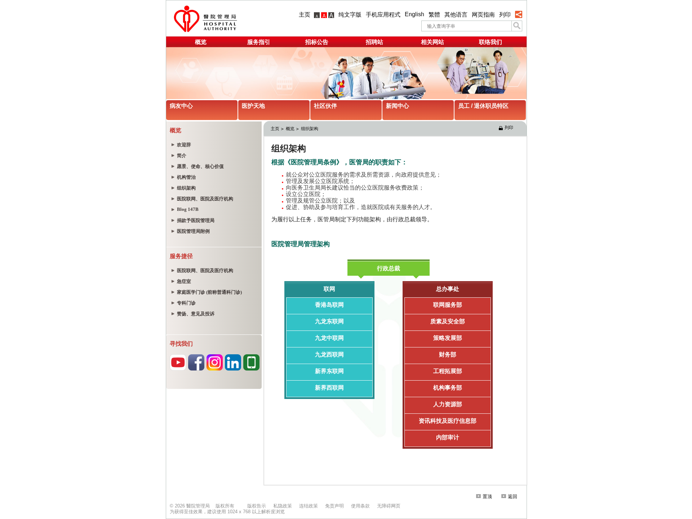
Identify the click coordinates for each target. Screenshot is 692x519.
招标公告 (316, 42)
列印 (505, 15)
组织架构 (309, 128)
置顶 (487, 496)
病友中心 (181, 106)
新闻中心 (397, 106)
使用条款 (360, 506)
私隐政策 (282, 506)
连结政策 (308, 506)
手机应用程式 (383, 15)
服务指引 (258, 42)
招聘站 (374, 42)
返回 (512, 496)
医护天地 (253, 106)
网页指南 (483, 15)
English (414, 14)
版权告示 (256, 506)
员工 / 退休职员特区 (483, 106)
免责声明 (334, 506)
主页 (304, 15)
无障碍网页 (388, 506)
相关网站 (432, 42)
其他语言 (455, 15)
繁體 (434, 15)
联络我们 (490, 42)
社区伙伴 (325, 106)
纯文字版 (349, 15)
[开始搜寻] (516, 26)
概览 (201, 42)
